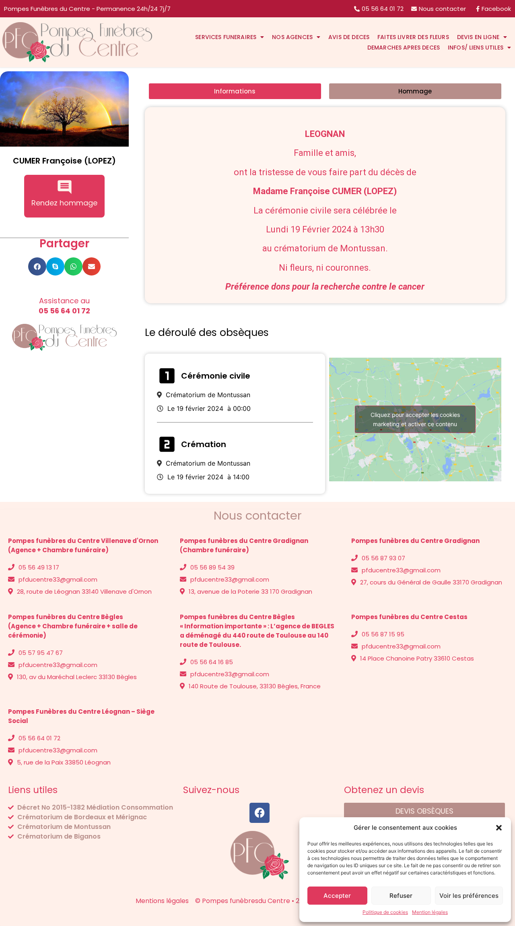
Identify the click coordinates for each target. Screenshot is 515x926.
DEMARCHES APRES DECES (403, 48)
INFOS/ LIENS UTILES (475, 48)
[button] (499, 828)
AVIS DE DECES (348, 37)
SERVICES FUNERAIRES (225, 37)
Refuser (400, 895)
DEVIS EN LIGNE (478, 37)
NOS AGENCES (292, 37)
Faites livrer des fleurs (413, 37)
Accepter (337, 895)
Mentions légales (34, 852)
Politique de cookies (385, 912)
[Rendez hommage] (64, 187)
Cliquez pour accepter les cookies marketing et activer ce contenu (415, 419)
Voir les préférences (469, 895)
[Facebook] (259, 813)
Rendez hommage (64, 203)
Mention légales (430, 912)
